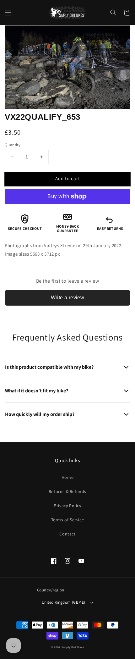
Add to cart (67, 178)
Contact (67, 534)
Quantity (12, 144)
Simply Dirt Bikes (73, 647)
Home (67, 477)
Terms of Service (67, 520)
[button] (8, 12)
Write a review (67, 297)
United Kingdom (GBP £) (63, 602)
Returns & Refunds (67, 491)
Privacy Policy (67, 505)
